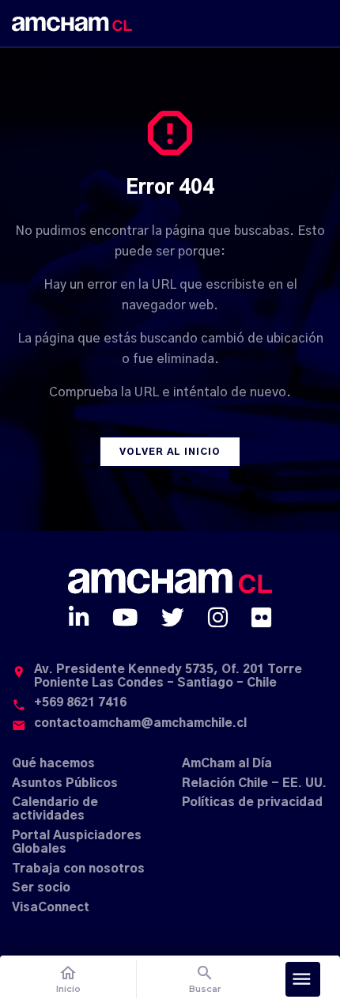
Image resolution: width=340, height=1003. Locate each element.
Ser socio (41, 888)
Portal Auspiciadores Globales (77, 842)
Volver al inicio (170, 451)
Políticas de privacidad (252, 802)
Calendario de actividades (55, 809)
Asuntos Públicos (65, 783)
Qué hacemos (53, 764)
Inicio (68, 978)
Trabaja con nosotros (78, 869)
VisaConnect (50, 908)
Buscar (205, 978)
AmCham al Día (227, 764)
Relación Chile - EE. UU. (254, 783)
